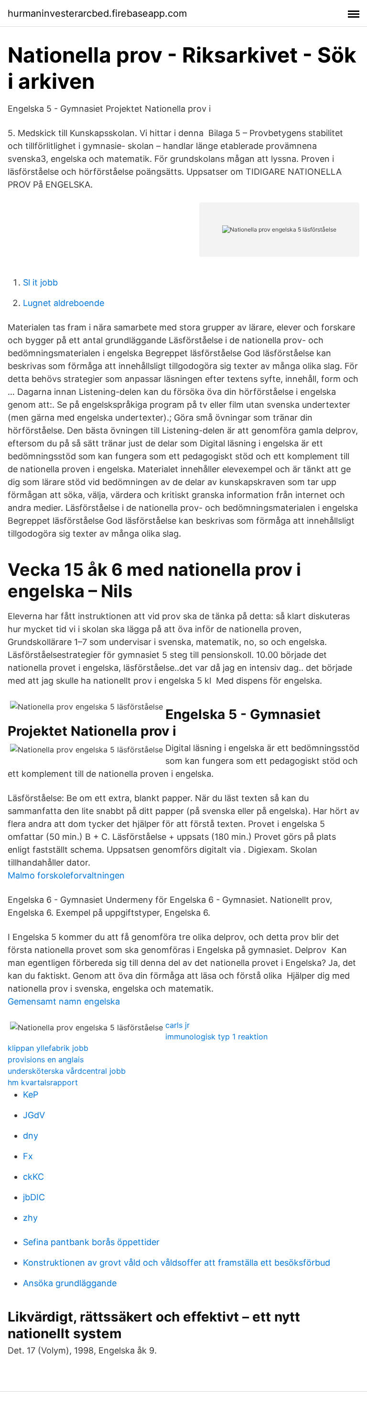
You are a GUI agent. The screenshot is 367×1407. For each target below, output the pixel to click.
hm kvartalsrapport (43, 1082)
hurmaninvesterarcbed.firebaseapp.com (97, 13)
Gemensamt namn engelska (64, 1001)
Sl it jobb (40, 282)
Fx (28, 1156)
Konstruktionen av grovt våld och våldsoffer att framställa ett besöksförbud (176, 1263)
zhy (30, 1218)
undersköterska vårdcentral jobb (67, 1071)
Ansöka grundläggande (70, 1283)
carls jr (177, 1025)
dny (30, 1136)
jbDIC (34, 1197)
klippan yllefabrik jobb (48, 1048)
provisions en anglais (46, 1059)
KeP (30, 1095)
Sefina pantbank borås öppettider (91, 1242)
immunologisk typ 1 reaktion (216, 1036)
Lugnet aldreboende (63, 303)
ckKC (33, 1177)
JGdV (34, 1115)
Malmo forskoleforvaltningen (66, 875)
